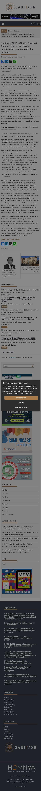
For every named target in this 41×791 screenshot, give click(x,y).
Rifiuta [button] (21, 403)
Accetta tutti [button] (21, 398)
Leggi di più (29, 393)
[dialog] (20, 395)
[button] (20, 407)
